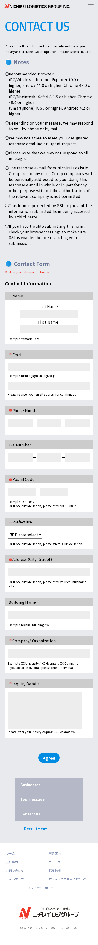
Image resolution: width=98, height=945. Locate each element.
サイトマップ (15, 879)
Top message (32, 799)
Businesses (30, 784)
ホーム (10, 853)
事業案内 (55, 853)
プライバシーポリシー (42, 888)
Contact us (30, 813)
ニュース (54, 862)
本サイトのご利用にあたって (68, 879)
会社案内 (12, 862)
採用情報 (55, 870)
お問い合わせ (15, 870)
